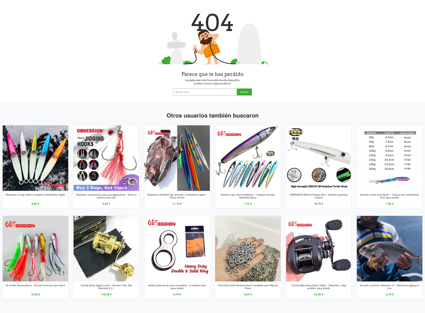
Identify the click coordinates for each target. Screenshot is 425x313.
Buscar (244, 92)
